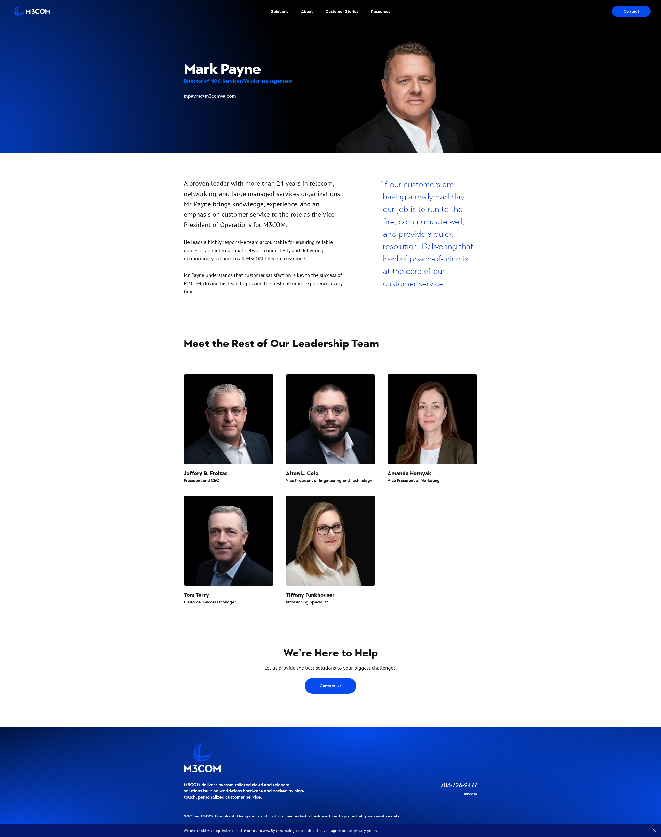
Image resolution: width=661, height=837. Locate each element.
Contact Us (330, 685)
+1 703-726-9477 (455, 785)
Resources (380, 11)
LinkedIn (469, 794)
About (307, 11)
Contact (631, 11)
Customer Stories (342, 11)
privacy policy (365, 830)
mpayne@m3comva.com (210, 96)
